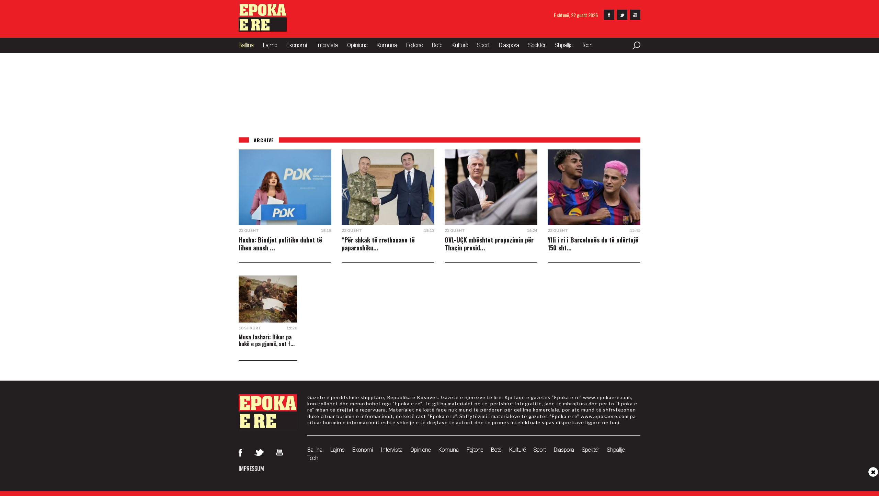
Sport (483, 45)
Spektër (537, 45)
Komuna (387, 45)
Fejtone (414, 45)
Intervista (327, 45)
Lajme (270, 45)
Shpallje (563, 45)
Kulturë (460, 45)
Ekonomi (296, 45)
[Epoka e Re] (263, 29)
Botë (437, 45)
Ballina (246, 45)
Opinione (357, 45)
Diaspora (509, 45)
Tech (587, 45)
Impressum (251, 468)
